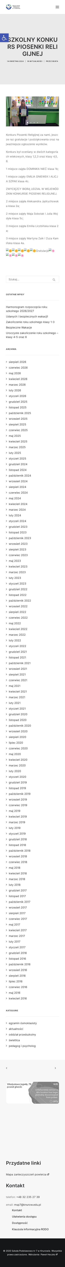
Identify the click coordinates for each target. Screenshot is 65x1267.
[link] (4, 37)
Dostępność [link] (20, 1223)
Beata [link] (55, 61)
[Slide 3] (34, 122)
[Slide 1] (27, 122)
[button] (57, 7)
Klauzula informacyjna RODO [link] (30, 1229)
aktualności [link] (36, 61)
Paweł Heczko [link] (48, 1254)
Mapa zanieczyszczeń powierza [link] (26, 1174)
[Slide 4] (37, 122)
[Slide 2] (30, 122)
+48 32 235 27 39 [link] (28, 1197)
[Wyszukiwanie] (32, 279)
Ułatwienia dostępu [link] (24, 1216)
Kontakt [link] (17, 1210)
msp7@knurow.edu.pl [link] (27, 1204)
